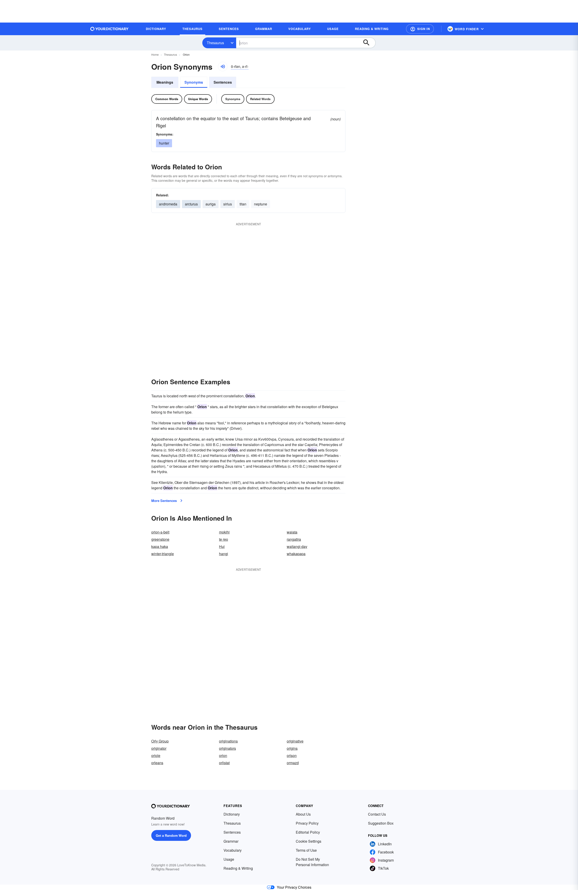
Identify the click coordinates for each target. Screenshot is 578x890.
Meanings (164, 82)
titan (243, 204)
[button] (420, 29)
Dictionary (232, 814)
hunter (164, 143)
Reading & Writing (238, 868)
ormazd (293, 762)
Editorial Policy (308, 832)
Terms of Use (306, 850)
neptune (260, 204)
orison (292, 755)
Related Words (260, 99)
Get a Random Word (171, 835)
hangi (223, 553)
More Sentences (164, 500)
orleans (157, 762)
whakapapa (296, 553)
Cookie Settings (308, 841)
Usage (229, 859)
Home (155, 54)
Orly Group (160, 741)
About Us (303, 814)
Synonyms (193, 82)
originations (228, 741)
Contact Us (377, 814)
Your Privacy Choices (294, 887)
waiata (292, 532)
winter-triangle (162, 553)
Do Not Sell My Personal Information (312, 862)
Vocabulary (233, 850)
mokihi (224, 532)
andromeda (168, 204)
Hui (222, 546)
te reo (223, 539)
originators (227, 748)
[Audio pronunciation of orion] (222, 66)
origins (292, 748)
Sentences (223, 82)
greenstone (160, 539)
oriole (155, 755)
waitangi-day (297, 546)
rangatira (294, 539)
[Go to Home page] (109, 29)
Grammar (231, 841)
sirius (227, 204)
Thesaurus (215, 42)
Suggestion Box (381, 823)
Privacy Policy (307, 823)
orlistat (224, 762)
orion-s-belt (160, 532)
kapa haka (159, 546)
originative (295, 741)
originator (158, 748)
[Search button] (368, 43)
